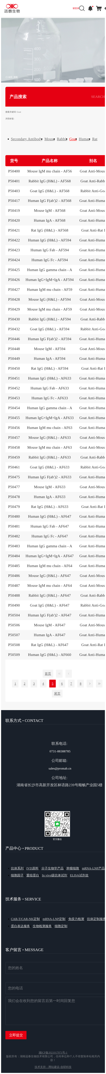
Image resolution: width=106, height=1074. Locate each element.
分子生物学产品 (52, 868)
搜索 (16, 77)
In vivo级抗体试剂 (54, 875)
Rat (94, 139)
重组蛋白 (32, 875)
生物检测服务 (42, 926)
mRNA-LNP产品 (93, 868)
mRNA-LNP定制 (54, 919)
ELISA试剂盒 (79, 875)
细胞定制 (61, 926)
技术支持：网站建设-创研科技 (53, 1066)
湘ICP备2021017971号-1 (53, 1052)
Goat (73, 139)
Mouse (49, 139)
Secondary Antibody (26, 139)
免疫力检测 (76, 919)
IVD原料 (32, 868)
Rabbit (62, 139)
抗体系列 (17, 868)
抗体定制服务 (96, 919)
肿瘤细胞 (72, 868)
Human (84, 139)
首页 (10, 77)
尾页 (57, 693)
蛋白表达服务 (20, 926)
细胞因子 (17, 875)
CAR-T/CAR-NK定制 (25, 919)
